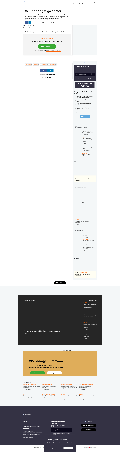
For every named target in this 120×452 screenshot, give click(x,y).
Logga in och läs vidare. (53, 50)
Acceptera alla (68, 448)
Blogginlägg (80, 3)
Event (68, 3)
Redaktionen (26, 440)
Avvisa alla (60, 448)
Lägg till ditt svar (78, 112)
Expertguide (73, 3)
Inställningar (51, 448)
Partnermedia (33, 440)
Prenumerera (57, 3)
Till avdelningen (93, 300)
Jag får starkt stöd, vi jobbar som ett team (85, 100)
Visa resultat (84, 121)
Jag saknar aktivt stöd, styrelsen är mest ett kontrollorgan (85, 97)
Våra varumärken (38, 447)
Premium (63, 3)
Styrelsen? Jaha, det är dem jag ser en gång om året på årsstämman (85, 108)
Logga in (54, 373)
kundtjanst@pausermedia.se (36, 432)
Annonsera (39, 440)
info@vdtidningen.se (35, 434)
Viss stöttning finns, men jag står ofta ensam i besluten (85, 104)
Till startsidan (60, 282)
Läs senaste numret (88, 425)
